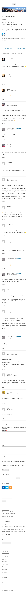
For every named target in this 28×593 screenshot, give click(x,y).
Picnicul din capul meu (6, 515)
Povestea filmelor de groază (7, 516)
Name (3, 445)
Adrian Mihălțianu (5, 553)
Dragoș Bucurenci (5, 562)
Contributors (4, 580)
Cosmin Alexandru (5, 561)
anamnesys (10, 224)
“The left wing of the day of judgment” (9, 511)
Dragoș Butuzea (5, 564)
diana (8, 89)
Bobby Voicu (4, 559)
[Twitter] (6, 487)
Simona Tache (4, 569)
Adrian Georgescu (5, 551)
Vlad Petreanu (5, 571)
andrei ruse (10, 58)
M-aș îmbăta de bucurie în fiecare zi (9, 513)
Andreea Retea (5, 556)
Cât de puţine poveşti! (7, 48)
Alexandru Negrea (5, 554)
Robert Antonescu (5, 567)
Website (3, 456)
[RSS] (10, 487)
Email (3, 451)
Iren (2, 566)
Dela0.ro (3, 582)
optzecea (9, 162)
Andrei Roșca (4, 558)
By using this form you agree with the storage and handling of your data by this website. (14, 466)
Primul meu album (21, 48)
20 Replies (4, 19)
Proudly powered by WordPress (8, 590)
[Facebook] (3, 487)
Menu (14, 4)
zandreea (9, 74)
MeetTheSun (10, 104)
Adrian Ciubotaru (11, 128)
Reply (3, 69)
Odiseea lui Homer (5, 510)
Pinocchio (9, 392)
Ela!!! (8, 408)
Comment (4, 430)
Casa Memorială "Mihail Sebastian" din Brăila (13, 529)
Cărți (11, 534)
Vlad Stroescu (4, 572)
